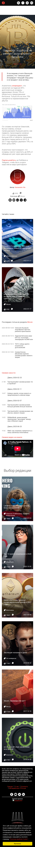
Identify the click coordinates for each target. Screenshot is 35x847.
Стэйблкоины (17, 514)
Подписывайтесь (9, 160)
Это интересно (11, 658)
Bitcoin (22, 196)
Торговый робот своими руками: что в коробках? (20, 382)
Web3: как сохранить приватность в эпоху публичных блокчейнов (19, 431)
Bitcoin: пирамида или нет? (14, 701)
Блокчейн (9, 755)
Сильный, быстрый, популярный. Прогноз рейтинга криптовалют (23, 329)
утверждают (17, 86)
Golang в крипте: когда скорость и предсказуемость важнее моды (19, 394)
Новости (9, 514)
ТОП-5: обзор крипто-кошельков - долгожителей (22, 345)
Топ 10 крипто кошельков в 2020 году (17, 555)
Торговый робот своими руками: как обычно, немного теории (20, 412)
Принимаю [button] (17, 843)
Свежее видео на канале (12, 437)
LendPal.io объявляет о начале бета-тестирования (16, 507)
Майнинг (14, 256)
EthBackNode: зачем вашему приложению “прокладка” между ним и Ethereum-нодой (19, 419)
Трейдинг (26, 514)
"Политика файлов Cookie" (18, 839)
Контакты (24, 786)
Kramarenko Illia (20, 187)
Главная (10, 786)
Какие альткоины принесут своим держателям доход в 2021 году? (17, 602)
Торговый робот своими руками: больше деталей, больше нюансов (19, 405)
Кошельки (10, 562)
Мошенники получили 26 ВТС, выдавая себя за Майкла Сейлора (16, 296)
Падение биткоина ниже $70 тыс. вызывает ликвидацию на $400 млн (24, 337)
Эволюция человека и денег (15, 653)
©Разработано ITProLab (17, 788)
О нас (17, 786)
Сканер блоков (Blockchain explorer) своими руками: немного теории (23, 354)
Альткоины (10, 610)
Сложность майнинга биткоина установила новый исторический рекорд (17, 248)
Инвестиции (10, 515)
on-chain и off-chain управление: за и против (17, 748)
